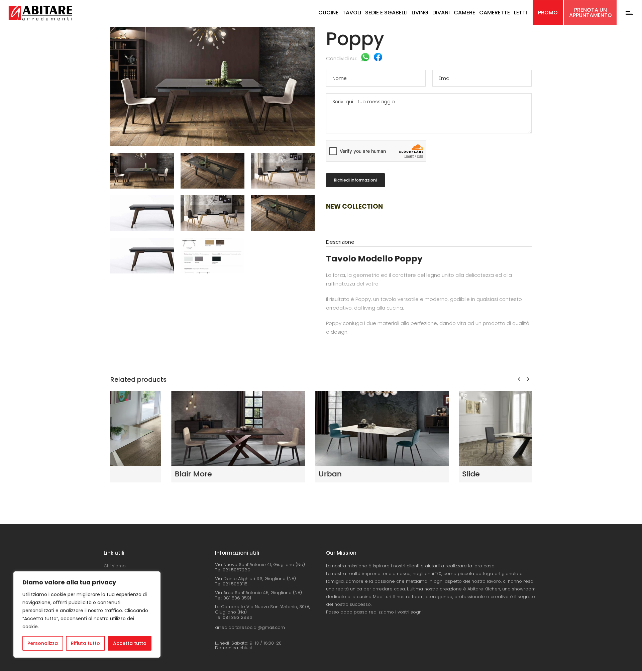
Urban (269, 474)
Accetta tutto (129, 643)
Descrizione (340, 241)
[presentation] (519, 379)
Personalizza (42, 643)
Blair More (132, 474)
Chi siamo (115, 566)
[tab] (429, 242)
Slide (410, 474)
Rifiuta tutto (85, 643)
